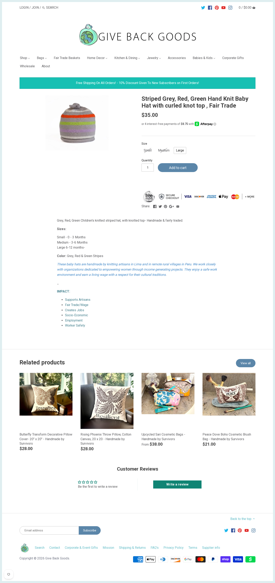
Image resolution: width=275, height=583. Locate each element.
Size (144, 143)
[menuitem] (27, 59)
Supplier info (211, 548)
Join (35, 7)
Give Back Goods (57, 558)
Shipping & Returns (132, 548)
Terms (192, 548)
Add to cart (177, 168)
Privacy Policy (173, 548)
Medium (164, 150)
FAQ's (155, 548)
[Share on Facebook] (154, 206)
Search (39, 548)
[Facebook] (210, 7)
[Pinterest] (217, 7)
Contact (54, 548)
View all (246, 363)
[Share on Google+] (171, 206)
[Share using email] (177, 206)
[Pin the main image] (165, 206)
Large (180, 150)
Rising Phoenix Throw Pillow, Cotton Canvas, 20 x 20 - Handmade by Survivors (106, 439)
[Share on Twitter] (160, 206)
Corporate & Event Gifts (81, 548)
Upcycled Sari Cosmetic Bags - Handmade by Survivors (163, 437)
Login (24, 7)
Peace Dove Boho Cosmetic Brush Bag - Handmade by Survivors (227, 437)
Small (148, 150)
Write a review (177, 484)
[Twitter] (203, 7)
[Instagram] (230, 7)
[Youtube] (223, 7)
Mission (108, 548)
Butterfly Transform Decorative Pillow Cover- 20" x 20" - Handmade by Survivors (46, 439)
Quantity (147, 160)
